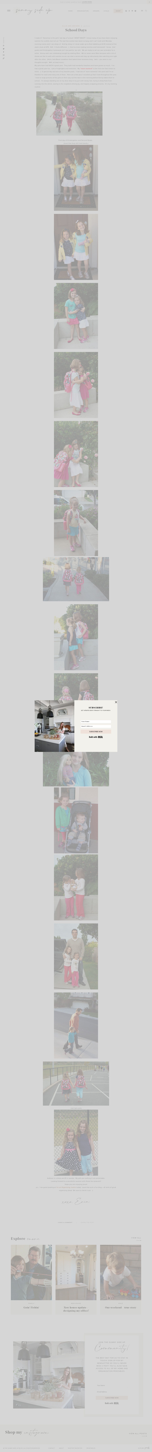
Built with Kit (96, 737)
